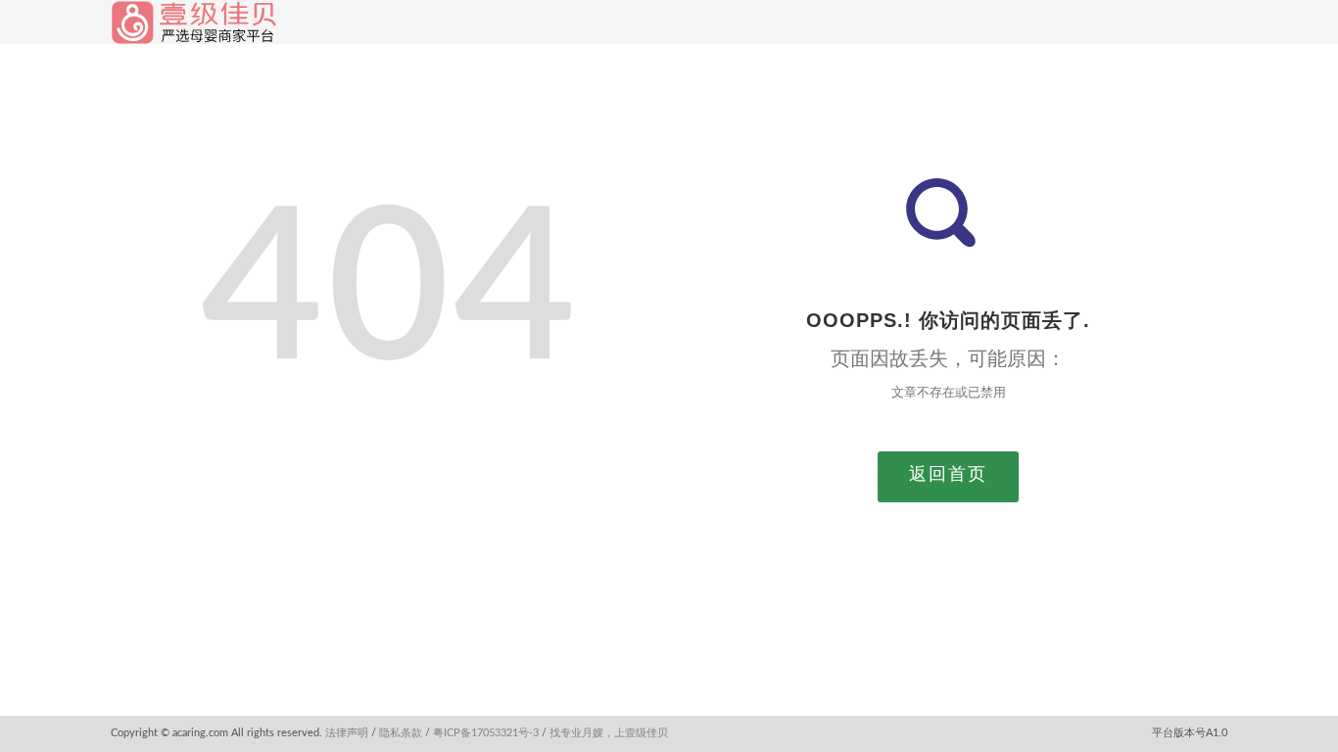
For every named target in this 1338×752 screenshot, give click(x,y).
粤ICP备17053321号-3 (486, 733)
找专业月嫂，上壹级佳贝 (609, 733)
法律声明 (346, 733)
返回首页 (948, 475)
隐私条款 (400, 733)
